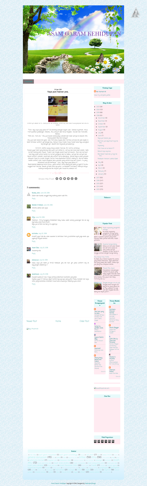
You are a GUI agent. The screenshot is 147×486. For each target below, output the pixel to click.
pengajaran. (83, 468)
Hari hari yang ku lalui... (99, 313)
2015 (98, 184)
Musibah (47, 468)
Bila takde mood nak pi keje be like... (107, 155)
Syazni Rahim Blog (99, 338)
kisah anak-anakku (61, 463)
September (102, 127)
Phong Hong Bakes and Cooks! (98, 359)
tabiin (57, 472)
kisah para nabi (112, 463)
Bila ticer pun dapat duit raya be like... (108, 142)
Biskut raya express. (104, 151)
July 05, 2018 (44, 274)
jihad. (118, 457)
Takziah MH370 (66, 472)
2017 (98, 178)
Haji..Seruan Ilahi (72, 457)
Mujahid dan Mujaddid (35, 468)
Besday (82, 455)
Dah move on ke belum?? (106, 148)
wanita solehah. (106, 472)
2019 (98, 113)
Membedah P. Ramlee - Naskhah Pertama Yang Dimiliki (113, 318)
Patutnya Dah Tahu (99, 351)
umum (82, 472)
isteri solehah (106, 457)
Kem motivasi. (90, 460)
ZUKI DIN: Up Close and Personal (113, 340)
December (101, 118)
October (101, 124)
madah (94, 465)
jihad (113, 458)
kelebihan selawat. (79, 460)
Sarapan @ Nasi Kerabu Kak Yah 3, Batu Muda (99, 317)
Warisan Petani (112, 371)
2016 (98, 181)
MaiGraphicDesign (90, 483)
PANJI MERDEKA (98, 331)
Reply (33, 199)
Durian (116, 455)
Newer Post (32, 321)
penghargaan (104, 468)
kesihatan (108, 460)
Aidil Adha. (33, 455)
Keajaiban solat (52, 460)
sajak (87, 469)
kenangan (99, 460)
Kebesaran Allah (65, 460)
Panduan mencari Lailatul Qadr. (108, 159)
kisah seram (85, 465)
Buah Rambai (113, 373)
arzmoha (35, 233)
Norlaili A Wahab (37, 205)
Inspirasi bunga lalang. (110, 244)
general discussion (37, 457)
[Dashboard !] (136, 22)
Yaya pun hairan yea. (104, 138)
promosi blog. (41, 470)
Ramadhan (60, 469)
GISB (53, 457)
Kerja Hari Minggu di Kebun (112, 331)
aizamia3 (98, 348)
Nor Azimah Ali (101, 92)
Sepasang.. (101, 146)
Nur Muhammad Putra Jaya (70, 468)
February (101, 171)
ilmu (94, 457)
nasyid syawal (57, 468)
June (100, 136)
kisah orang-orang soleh (96, 463)
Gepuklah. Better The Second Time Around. (98, 365)
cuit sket (89, 454)
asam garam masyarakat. (47, 455)
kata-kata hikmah (36, 460)
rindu (79, 469)
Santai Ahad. (97, 470)
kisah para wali (52, 466)
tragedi (76, 472)
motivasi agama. (112, 466)
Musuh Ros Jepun (109, 268)
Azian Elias (35, 248)
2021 (98, 107)
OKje (33, 217)
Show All (103, 371)
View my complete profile (102, 95)
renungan (71, 470)
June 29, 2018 (45, 193)
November (101, 121)
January (101, 174)
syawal (51, 472)
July (99, 133)
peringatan (115, 467)
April (99, 165)
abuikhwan (35, 274)
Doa (99, 455)
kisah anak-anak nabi (44, 463)
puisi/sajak (50, 470)
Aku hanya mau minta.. (101, 257)
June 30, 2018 (40, 217)
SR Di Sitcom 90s (99, 342)
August (100, 130)
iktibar (82, 457)
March (100, 168)
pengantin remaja (93, 468)
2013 (98, 189)
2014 (98, 186)
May (99, 162)
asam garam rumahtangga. (69, 455)
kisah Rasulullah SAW (68, 465)
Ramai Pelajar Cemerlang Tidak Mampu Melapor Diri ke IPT (114, 347)
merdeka (103, 465)
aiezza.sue (35, 260)
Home (28, 81)
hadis (64, 458)
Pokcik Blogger (114, 328)
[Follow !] (135, 24)
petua (33, 470)
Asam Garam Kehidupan (58, 483)
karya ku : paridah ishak (99, 327)
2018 (98, 116)
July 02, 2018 (42, 233)
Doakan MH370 (106, 455)
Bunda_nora (36, 193)
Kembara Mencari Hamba (112, 311)
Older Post (84, 321)
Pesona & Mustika (112, 358)
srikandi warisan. (40, 472)
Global (58, 457)
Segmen (107, 469)
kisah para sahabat (35, 465)
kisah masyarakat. (79, 463)
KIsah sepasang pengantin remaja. (111, 229)
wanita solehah (94, 472)
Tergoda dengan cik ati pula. (111, 283)
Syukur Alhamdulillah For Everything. (114, 362)
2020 (98, 110)
